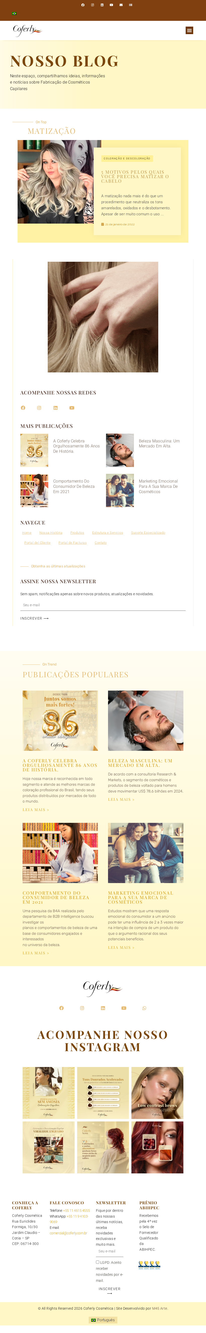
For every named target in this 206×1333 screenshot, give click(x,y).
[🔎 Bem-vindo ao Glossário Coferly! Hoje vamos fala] (49, 1093)
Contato (101, 543)
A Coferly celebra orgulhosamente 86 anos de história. (76, 446)
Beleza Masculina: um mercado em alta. (159, 444)
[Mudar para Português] (14, 13)
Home (26, 533)
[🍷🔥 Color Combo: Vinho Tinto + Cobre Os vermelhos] (157, 1147)
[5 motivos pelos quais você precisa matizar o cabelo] (59, 181)
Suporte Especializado (148, 533)
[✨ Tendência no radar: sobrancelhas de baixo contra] (157, 1093)
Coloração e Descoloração (127, 158)
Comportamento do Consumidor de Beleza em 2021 (74, 486)
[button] (189, 30)
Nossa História (50, 533)
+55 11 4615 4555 (76, 1211)
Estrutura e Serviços (107, 533)
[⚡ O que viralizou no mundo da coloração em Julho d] (49, 1147)
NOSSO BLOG (64, 60)
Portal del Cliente (37, 543)
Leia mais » (36, 809)
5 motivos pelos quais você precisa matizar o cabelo (135, 176)
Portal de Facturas (73, 543)
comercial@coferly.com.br (68, 1233)
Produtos (77, 533)
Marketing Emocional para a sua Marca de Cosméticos (158, 486)
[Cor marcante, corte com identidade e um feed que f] (103, 1147)
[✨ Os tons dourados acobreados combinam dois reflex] (103, 1093)
